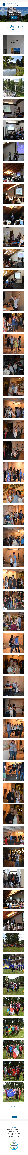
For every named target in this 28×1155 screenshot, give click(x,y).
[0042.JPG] (14, 921)
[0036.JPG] (14, 793)
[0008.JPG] (14, 194)
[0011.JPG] (14, 258)
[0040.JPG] (14, 878)
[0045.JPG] (14, 985)
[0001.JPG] (14, 44)
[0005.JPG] (14, 130)
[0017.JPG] (14, 386)
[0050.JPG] (14, 1092)
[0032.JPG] (14, 707)
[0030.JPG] (14, 664)
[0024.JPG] (14, 536)
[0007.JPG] (14, 172)
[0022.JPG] (14, 493)
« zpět (14, 1117)
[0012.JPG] (14, 279)
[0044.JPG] (14, 964)
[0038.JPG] (14, 835)
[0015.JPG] (14, 344)
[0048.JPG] (14, 1049)
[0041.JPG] (14, 899)
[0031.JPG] (14, 686)
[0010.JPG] (14, 237)
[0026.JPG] (14, 579)
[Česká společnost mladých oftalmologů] (9, 4)
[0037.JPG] (14, 814)
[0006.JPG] (14, 151)
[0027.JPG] (14, 600)
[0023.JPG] (14, 515)
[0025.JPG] (14, 557)
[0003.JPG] (14, 87)
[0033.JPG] (14, 728)
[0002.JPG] (14, 66)
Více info (14, 17)
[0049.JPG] (14, 1071)
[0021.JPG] (14, 472)
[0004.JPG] (14, 108)
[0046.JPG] (14, 1006)
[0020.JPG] (14, 450)
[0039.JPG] (14, 857)
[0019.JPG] (14, 429)
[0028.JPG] (14, 621)
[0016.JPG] (14, 365)
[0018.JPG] (14, 408)
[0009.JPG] (14, 215)
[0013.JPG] (14, 301)
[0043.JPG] (14, 942)
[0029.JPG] (14, 643)
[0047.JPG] (14, 1028)
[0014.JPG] (14, 322)
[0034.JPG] (14, 750)
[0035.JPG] (14, 771)
